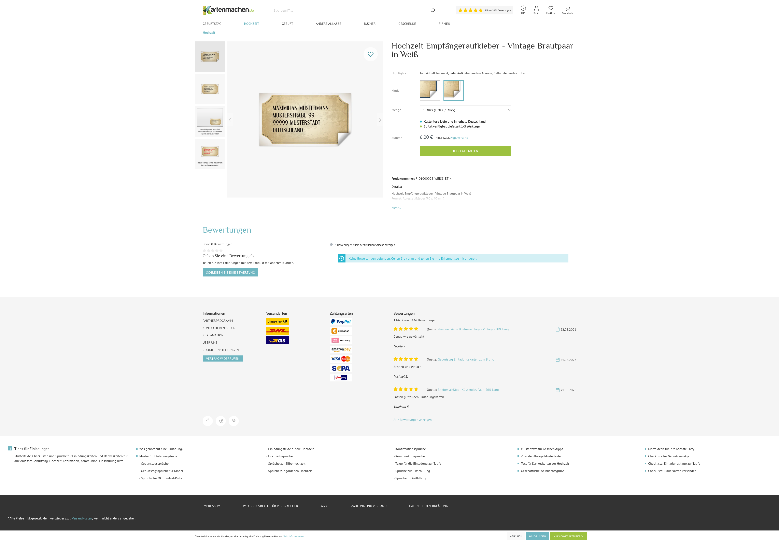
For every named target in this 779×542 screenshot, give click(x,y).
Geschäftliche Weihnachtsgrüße (542, 471)
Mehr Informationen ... (295, 536)
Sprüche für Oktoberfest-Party (161, 478)
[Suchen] (432, 10)
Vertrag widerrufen (222, 358)
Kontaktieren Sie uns (220, 328)
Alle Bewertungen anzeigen (413, 420)
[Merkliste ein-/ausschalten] (371, 54)
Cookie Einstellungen (221, 350)
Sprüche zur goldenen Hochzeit (290, 471)
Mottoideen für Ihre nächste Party (671, 449)
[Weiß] (453, 90)
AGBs (324, 506)
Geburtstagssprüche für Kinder (162, 471)
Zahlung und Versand (368, 506)
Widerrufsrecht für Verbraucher (270, 506)
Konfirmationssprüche (410, 449)
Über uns (210, 342)
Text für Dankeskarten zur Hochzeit (545, 463)
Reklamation (213, 335)
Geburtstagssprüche (155, 463)
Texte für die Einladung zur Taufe (418, 463)
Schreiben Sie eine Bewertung (230, 272)
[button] (396, 208)
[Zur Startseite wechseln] (228, 10)
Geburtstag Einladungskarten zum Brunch (467, 359)
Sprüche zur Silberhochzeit (286, 463)
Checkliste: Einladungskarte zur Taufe (674, 463)
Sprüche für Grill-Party (410, 478)
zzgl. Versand (459, 138)
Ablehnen (516, 536)
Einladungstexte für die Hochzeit (291, 449)
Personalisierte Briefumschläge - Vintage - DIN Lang (473, 329)
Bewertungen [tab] (227, 229)
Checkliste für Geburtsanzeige (668, 456)
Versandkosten (82, 518)
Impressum (211, 506)
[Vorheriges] (230, 119)
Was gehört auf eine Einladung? (161, 449)
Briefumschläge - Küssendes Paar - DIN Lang (468, 390)
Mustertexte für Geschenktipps (542, 449)
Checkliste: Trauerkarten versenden (672, 471)
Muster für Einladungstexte (158, 456)
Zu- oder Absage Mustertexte (541, 456)
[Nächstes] (380, 119)
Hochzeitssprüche (280, 456)
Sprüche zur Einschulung (412, 471)
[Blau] (430, 90)
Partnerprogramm (218, 321)
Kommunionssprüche (410, 456)
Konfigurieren (537, 536)
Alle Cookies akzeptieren (568, 536)
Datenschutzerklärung (428, 506)
